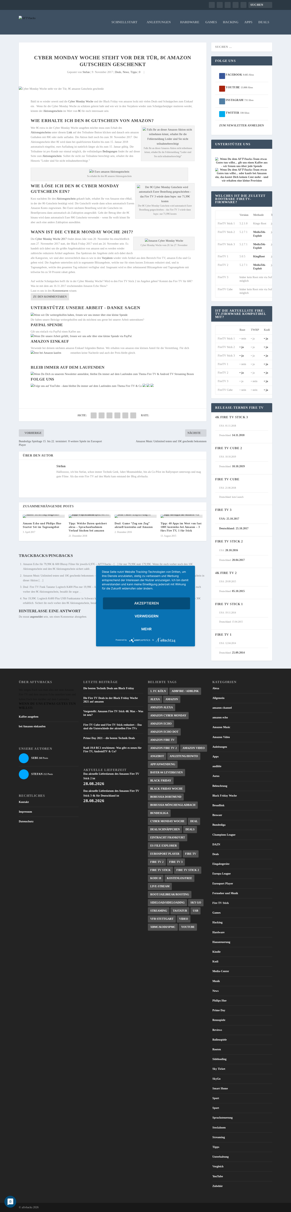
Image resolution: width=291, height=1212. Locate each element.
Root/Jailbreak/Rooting (169, 894)
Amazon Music (221, 727)
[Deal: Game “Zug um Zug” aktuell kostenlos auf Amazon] (136, 516)
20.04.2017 (238, 559)
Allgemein (218, 698)
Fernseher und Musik (225, 893)
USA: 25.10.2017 (229, 518)
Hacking (230, 22)
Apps (248, 22)
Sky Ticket (218, 1068)
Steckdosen (219, 1127)
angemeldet (36, 616)
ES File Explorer (163, 845)
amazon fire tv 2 (163, 748)
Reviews (217, 1029)
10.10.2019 (238, 466)
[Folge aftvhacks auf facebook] (144, 385)
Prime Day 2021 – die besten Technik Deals (109, 738)
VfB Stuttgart (161, 918)
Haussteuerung (221, 942)
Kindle (216, 951)
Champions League (223, 834)
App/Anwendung (162, 764)
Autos (215, 776)
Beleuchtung (219, 785)
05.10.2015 (238, 591)
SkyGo (216, 1078)
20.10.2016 (231, 550)
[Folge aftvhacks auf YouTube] (86, 385)
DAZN (216, 844)
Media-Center (220, 971)
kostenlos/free (179, 878)
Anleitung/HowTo (184, 756)
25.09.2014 (238, 652)
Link (69, 132)
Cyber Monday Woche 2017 (51, 238)
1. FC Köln (158, 691)
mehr (146, 629)
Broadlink (218, 805)
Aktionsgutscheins (41, 132)
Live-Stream (159, 886)
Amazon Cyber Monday (168, 715)
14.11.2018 (238, 435)
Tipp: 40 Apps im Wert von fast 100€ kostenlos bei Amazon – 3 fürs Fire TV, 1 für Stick (181, 527)
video (183, 918)
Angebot (157, 756)
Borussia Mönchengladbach (172, 805)
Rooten (216, 1049)
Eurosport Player (164, 853)
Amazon (171, 699)
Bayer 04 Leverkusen (166, 772)
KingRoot (259, 256)
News (126, 72)
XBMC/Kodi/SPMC (162, 927)
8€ (79, 111)
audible (216, 766)
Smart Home (220, 1088)
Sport (215, 1098)
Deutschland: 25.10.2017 (233, 528)
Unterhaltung (220, 1156)
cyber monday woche (167, 821)
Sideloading (219, 1059)
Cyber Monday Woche (80, 101)
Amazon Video (194, 748)
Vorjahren (107, 258)
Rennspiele (218, 1020)
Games (211, 22)
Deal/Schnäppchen (165, 829)
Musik (216, 981)
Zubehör (217, 1186)
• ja (266, 338)
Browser (217, 815)
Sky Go (195, 902)
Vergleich (217, 1166)
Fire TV (190, 853)
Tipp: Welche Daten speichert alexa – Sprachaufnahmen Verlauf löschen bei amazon (88, 527)
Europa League (221, 873)
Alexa (155, 699)
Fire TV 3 (176, 861)
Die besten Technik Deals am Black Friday (108, 688)
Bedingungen (110, 151)
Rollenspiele (219, 1039)
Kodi (215, 961)
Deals (263, 22)
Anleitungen (159, 22)
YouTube (188, 927)
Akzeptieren (146, 603)
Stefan (86, 72)
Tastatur (180, 910)
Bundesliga (159, 813)
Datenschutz (26, 821)
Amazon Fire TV (162, 739)
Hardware (189, 22)
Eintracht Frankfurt (167, 837)
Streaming (158, 910)
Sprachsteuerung (222, 1117)
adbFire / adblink (185, 691)
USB (195, 910)
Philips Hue (219, 1000)
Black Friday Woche (166, 788)
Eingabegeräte (220, 863)
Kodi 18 (155, 878)
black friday (160, 780)
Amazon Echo (161, 723)
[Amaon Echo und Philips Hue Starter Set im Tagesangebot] (44, 516)
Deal (194, 821)
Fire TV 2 (157, 861)
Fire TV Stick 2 (187, 870)
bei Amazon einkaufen (32, 726)
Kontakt (24, 802)
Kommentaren (60, 290)
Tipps (133, 72)
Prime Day (218, 1010)
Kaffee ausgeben (28, 716)
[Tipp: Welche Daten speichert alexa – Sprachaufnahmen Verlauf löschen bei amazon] (90, 516)
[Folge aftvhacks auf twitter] (152, 385)
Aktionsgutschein (53, 111)
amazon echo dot (164, 731)
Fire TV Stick (160, 870)
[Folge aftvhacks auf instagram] (148, 385)
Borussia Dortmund (165, 796)
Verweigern (146, 616)
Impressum (25, 811)
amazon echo (220, 717)
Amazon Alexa (161, 707)
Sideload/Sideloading (167, 902)
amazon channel (222, 707)
